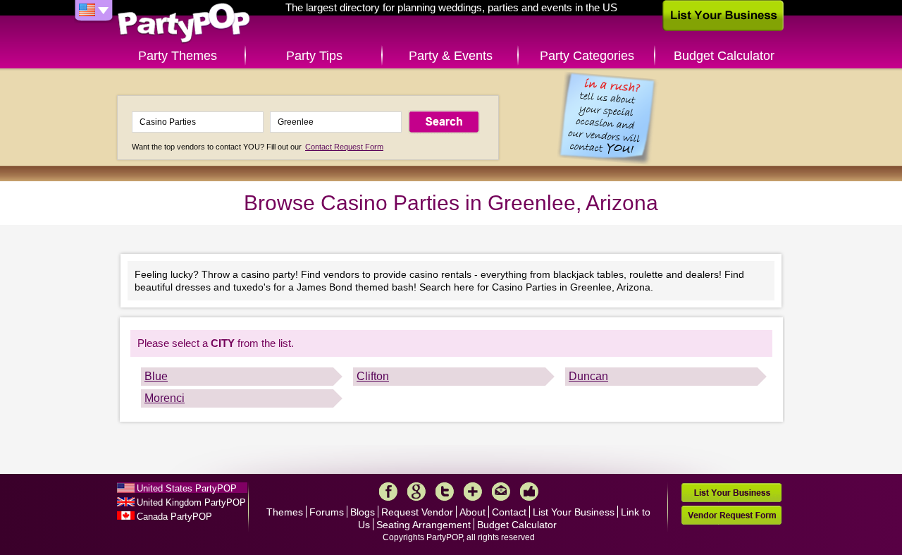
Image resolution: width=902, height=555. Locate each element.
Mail (501, 491)
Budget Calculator (724, 56)
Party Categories (587, 56)
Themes (284, 512)
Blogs (362, 512)
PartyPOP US (184, 23)
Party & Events (451, 56)
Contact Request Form (344, 146)
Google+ (416, 491)
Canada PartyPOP (174, 516)
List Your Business (573, 512)
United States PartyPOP (187, 488)
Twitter (444, 491)
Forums (326, 512)
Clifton (373, 376)
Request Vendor (417, 512)
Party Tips (314, 56)
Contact (509, 512)
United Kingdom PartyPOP (191, 502)
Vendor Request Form (731, 515)
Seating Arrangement (423, 524)
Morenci (164, 398)
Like (529, 491)
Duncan (588, 376)
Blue (156, 376)
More (473, 491)
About (472, 512)
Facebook (388, 491)
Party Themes (177, 56)
